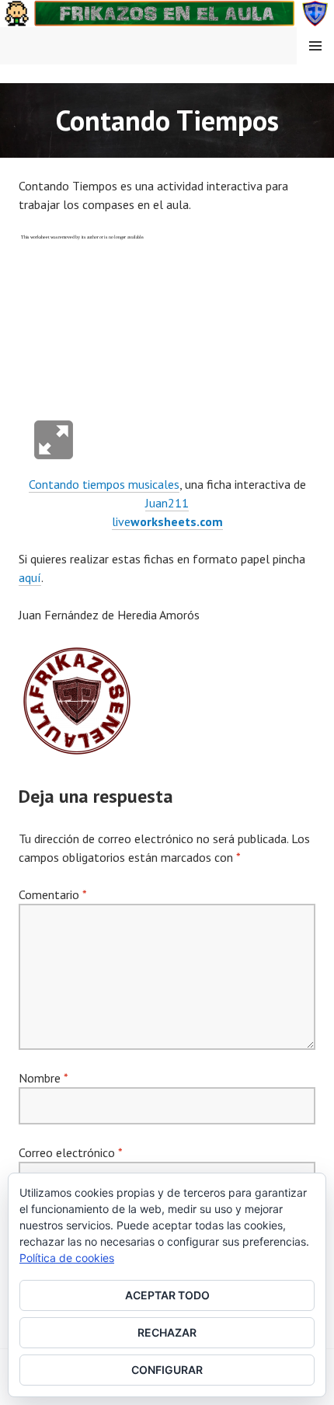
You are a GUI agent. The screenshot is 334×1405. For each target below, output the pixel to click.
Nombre (43, 1078)
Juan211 (167, 503)
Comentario (52, 894)
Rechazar (167, 1332)
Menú (315, 46)
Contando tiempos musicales (104, 484)
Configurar (167, 1369)
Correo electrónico (70, 1152)
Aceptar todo (167, 1295)
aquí (30, 577)
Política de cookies (66, 1257)
